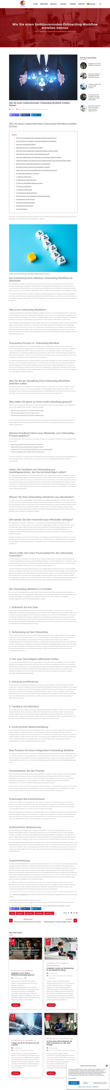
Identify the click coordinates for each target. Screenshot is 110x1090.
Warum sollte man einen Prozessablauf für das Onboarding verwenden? (36, 170)
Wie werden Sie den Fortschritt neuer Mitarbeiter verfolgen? (33, 167)
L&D (16, 1050)
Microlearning (53, 965)
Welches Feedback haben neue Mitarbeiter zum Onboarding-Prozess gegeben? (39, 157)
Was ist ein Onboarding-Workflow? (26, 144)
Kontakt (81, 4)
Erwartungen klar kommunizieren (25, 202)
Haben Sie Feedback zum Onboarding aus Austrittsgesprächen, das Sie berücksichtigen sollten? (43, 160)
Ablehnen (85, 1083)
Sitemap (73, 4)
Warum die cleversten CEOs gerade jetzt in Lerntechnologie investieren (28, 920)
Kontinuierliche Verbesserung (24, 206)
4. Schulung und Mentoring (23, 186)
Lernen (50, 975)
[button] (107, 1066)
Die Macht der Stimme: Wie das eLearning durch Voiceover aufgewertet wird (94, 108)
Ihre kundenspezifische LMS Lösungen (54, 905)
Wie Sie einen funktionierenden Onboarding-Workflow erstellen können (36, 138)
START (35, 4)
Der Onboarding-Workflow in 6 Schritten (27, 173)
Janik (12, 109)
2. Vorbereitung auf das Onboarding (26, 180)
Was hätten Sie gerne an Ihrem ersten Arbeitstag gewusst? (32, 154)
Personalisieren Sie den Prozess (25, 199)
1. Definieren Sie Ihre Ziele (23, 176)
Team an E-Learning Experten (20, 894)
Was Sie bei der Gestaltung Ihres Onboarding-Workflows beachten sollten (37, 151)
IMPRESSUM (95, 1086)
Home (36, 31)
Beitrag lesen (16, 1005)
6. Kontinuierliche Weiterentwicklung (26, 193)
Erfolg (19, 109)
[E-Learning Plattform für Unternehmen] (23, 4)
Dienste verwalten (72, 1078)
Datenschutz (89, 1086)
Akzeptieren (74, 1083)
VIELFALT (53, 4)
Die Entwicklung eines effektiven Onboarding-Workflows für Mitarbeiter (36, 141)
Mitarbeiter (24, 109)
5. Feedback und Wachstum (24, 189)
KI (35, 1040)
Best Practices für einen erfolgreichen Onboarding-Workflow (33, 196)
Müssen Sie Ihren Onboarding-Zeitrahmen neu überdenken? (33, 164)
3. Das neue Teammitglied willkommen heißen (29, 183)
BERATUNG (44, 4)
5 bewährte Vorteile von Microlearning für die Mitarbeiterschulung (60, 969)
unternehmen (44, 109)
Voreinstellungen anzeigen (100, 1083)
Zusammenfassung (21, 209)
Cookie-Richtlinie (81, 1086)
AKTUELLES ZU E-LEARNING (22, 970)
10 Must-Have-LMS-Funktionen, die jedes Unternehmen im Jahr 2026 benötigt (59, 1043)
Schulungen (37, 109)
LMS (19, 1050)
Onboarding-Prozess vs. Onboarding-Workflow (29, 147)
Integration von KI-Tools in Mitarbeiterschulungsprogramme (22, 974)
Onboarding (31, 109)
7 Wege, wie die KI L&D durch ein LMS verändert (25, 1044)
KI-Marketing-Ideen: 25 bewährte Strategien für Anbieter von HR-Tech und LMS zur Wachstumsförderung (60, 920)
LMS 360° (63, 4)
